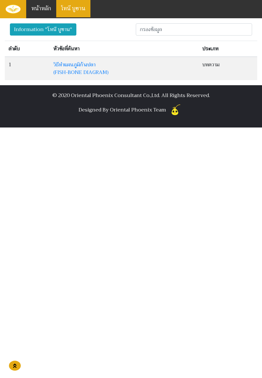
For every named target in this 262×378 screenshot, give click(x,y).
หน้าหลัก (41, 8)
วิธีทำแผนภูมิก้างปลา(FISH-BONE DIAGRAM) (81, 68)
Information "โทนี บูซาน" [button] (43, 29)
